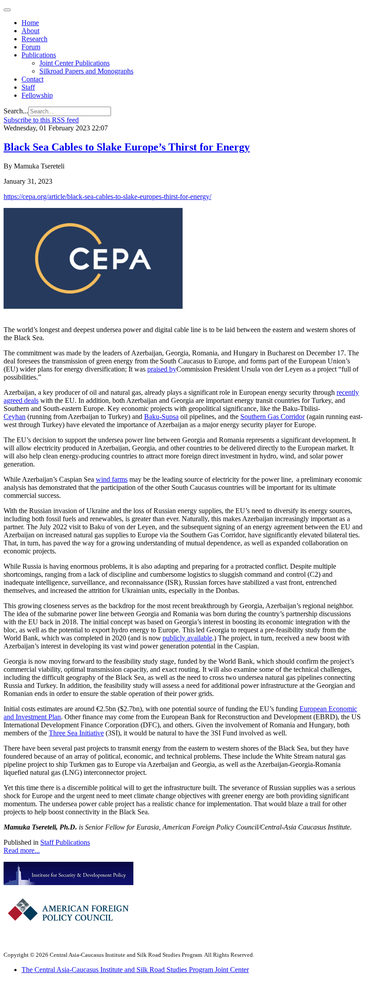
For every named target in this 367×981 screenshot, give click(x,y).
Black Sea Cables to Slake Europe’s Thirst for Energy (127, 147)
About (30, 31)
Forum (30, 47)
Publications (38, 55)
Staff (28, 87)
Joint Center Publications (74, 63)
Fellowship (37, 95)
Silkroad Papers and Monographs (86, 71)
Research (34, 39)
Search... (16, 111)
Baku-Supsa (161, 416)
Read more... (22, 850)
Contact (32, 79)
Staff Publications (65, 842)
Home (30, 22)
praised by (161, 369)
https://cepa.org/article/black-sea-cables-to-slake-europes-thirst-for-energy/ (107, 196)
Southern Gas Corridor (272, 416)
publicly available (187, 638)
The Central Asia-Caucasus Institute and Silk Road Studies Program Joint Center (135, 969)
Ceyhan (15, 416)
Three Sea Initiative (76, 733)
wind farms (112, 479)
